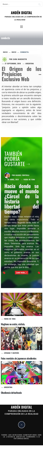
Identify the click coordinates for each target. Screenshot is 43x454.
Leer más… (21, 272)
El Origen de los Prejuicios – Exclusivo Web (21, 74)
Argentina (29, 63)
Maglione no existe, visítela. (13, 324)
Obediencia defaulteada (11, 392)
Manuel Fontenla (22, 175)
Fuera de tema (29, 179)
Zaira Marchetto (20, 59)
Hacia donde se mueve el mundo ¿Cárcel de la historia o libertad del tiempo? (21, 198)
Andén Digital (21, 12)
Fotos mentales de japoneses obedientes (18, 358)
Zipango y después (11, 353)
